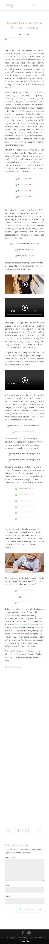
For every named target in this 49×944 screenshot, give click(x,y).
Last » (38, 830)
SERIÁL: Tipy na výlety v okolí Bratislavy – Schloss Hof (22, 690)
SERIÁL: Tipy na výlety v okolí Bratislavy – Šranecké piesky (22, 797)
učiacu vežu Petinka (31, 216)
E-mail (8, 896)
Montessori (39, 92)
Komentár (10, 857)
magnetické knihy (31, 413)
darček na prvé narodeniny (24, 624)
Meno (8, 885)
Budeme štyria (15, 752)
